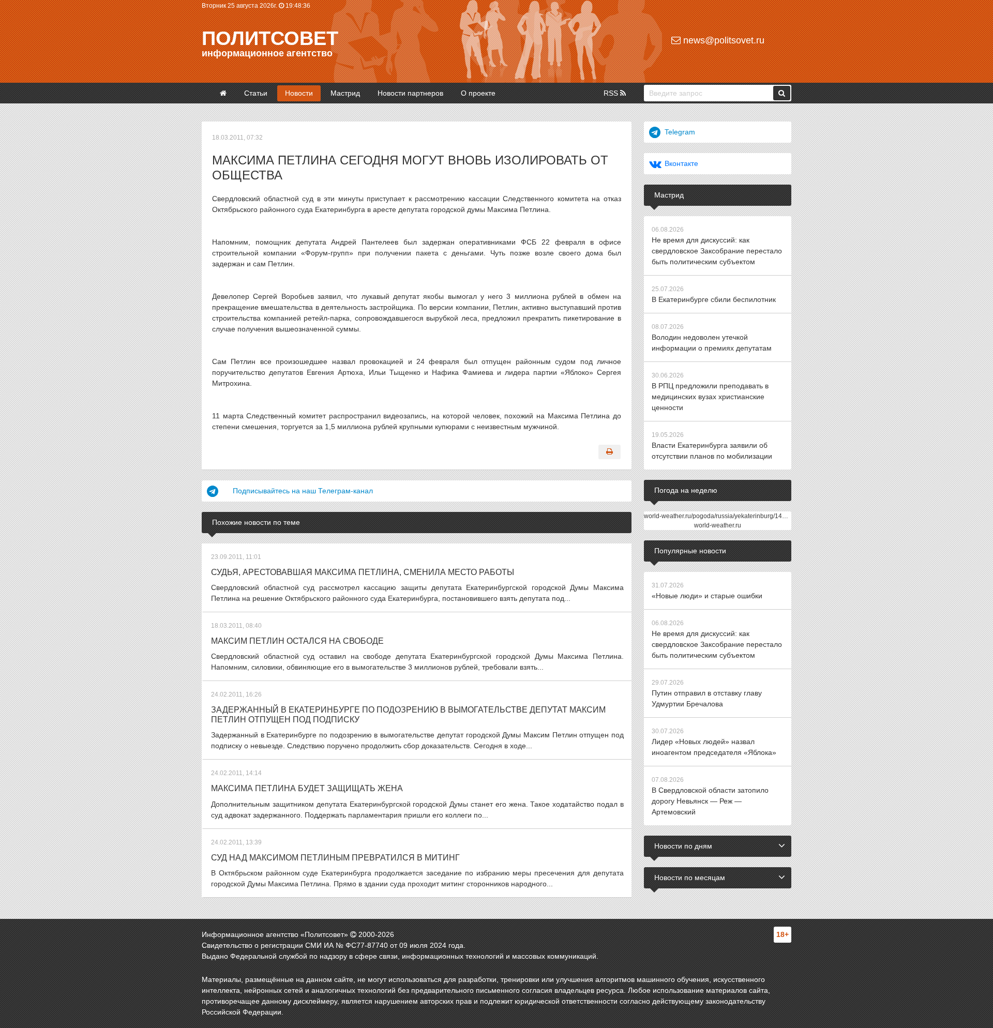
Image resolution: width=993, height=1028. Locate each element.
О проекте (478, 93)
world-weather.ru (717, 525)
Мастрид (345, 93)
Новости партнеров (410, 93)
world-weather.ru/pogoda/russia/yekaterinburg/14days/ (720, 516)
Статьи (255, 93)
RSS (612, 93)
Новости (299, 93)
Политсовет (270, 38)
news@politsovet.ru (722, 40)
